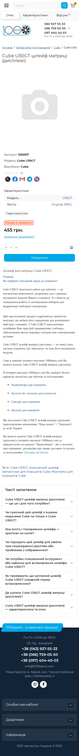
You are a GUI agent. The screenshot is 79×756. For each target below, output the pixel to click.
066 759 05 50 (55, 28)
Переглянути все (17, 213)
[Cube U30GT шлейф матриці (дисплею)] (39, 106)
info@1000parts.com (39, 666)
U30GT (67, 198)
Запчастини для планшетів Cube (26, 472)
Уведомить (39, 258)
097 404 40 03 (55, 33)
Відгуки (63, 15)
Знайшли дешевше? (19, 236)
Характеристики (35, 15)
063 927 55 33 (54, 24)
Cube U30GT (19, 467)
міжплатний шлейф (44, 467)
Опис (10, 15)
